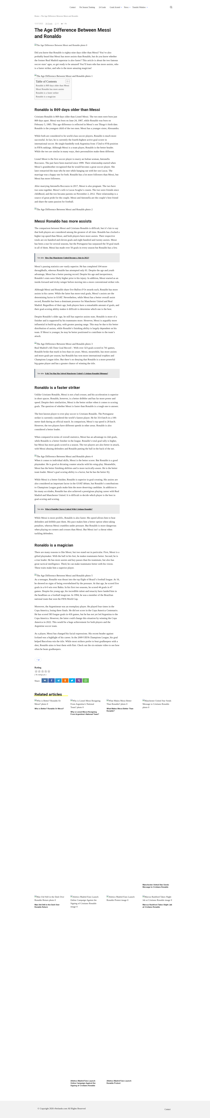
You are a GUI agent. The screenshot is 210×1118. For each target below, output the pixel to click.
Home (37, 16)
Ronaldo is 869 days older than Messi (52, 85)
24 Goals (102, 7)
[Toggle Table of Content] (66, 81)
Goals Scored (115, 7)
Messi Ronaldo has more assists (50, 89)
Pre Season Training (87, 7)
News (126, 7)
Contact (73, 7)
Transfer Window (139, 7)
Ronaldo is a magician (46, 96)
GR (39, 660)
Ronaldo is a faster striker (47, 93)
